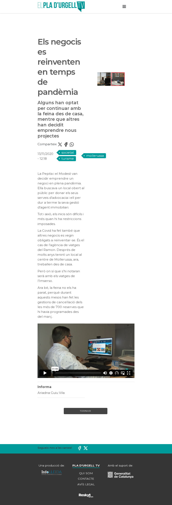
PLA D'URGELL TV (86, 465)
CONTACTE (86, 478)
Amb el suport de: (120, 465)
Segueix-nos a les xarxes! (55, 447)
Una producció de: (52, 465)
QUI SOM (86, 473)
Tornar (85, 411)
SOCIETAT (67, 152)
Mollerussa (95, 156)
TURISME (67, 159)
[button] (91, 54)
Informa (44, 387)
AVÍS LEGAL (86, 484)
